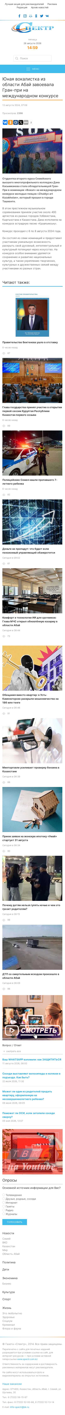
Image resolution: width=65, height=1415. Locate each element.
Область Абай (11, 1253)
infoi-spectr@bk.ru (19, 1407)
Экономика (10, 1278)
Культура (8, 1292)
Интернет (11, 1202)
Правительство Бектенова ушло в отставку (30, 342)
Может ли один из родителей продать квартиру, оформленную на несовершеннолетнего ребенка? (27, 1095)
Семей (6, 1238)
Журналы (11, 1214)
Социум (7, 1320)
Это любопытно (12, 1313)
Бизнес (6, 1283)
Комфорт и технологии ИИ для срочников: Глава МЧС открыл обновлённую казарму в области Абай (29, 621)
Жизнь (6, 1308)
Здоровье (8, 1317)
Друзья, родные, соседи (20, 1198)
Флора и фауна (11, 1328)
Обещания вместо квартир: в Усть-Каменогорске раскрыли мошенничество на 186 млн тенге (30, 698)
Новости (8, 1233)
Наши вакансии (12, 1383)
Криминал (8, 1324)
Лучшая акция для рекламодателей (24, 4)
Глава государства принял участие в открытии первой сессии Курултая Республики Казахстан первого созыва (32, 411)
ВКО (4, 1242)
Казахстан (8, 1246)
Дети (5, 1269)
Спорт (6, 1299)
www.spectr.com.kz (27, 1359)
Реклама (52, 4)
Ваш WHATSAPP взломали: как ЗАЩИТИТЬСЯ (31, 1059)
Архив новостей (39, 7)
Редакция (22, 7)
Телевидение (13, 1195)
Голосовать (14, 1222)
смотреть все (13, 1051)
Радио (9, 1210)
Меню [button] (35, 69)
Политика (8, 1262)
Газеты (9, 1206)
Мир (5, 1250)
